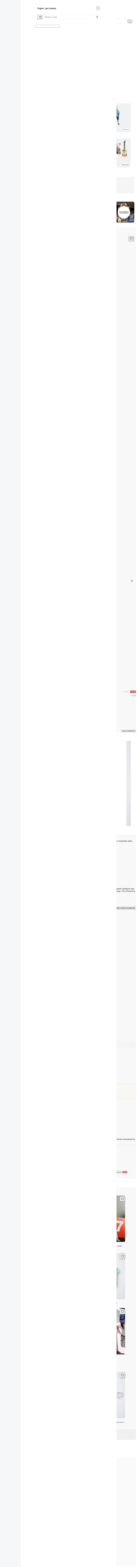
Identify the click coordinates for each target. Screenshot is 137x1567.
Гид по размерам (128, 731)
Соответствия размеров (124, 908)
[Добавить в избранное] (122, 1199)
